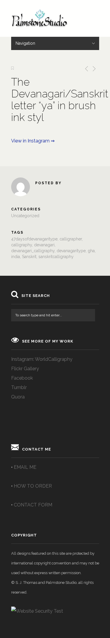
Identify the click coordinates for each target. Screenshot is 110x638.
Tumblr (19, 387)
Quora (18, 397)
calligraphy (21, 244)
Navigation (25, 43)
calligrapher (71, 239)
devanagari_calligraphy (33, 250)
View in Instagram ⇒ (33, 141)
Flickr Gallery (25, 368)
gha (91, 250)
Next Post (93, 68)
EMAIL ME (25, 467)
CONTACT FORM (33, 505)
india (15, 256)
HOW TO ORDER (33, 486)
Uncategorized (25, 215)
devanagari (44, 244)
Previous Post (85, 68)
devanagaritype (71, 250)
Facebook (22, 378)
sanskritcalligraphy (56, 256)
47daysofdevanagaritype (34, 239)
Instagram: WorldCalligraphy (41, 359)
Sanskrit (29, 256)
